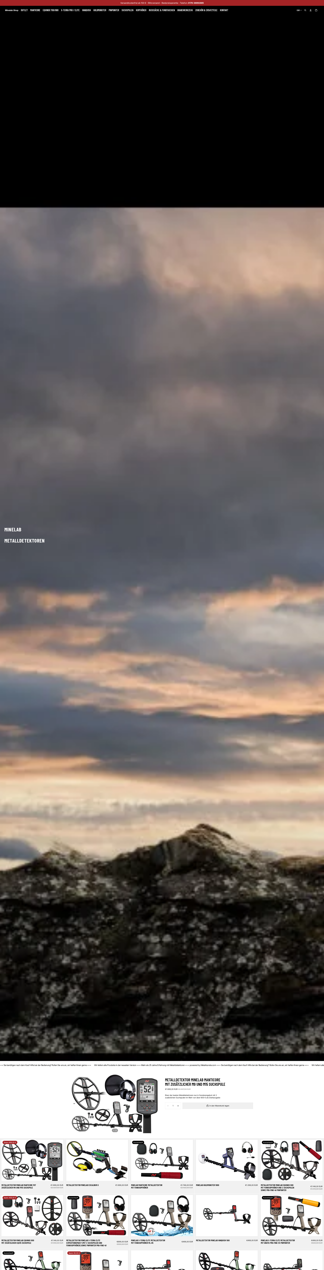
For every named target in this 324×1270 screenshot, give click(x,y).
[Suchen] (305, 10)
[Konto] (310, 10)
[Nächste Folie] (156, 1104)
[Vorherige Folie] (73, 1104)
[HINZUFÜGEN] (59, 1177)
